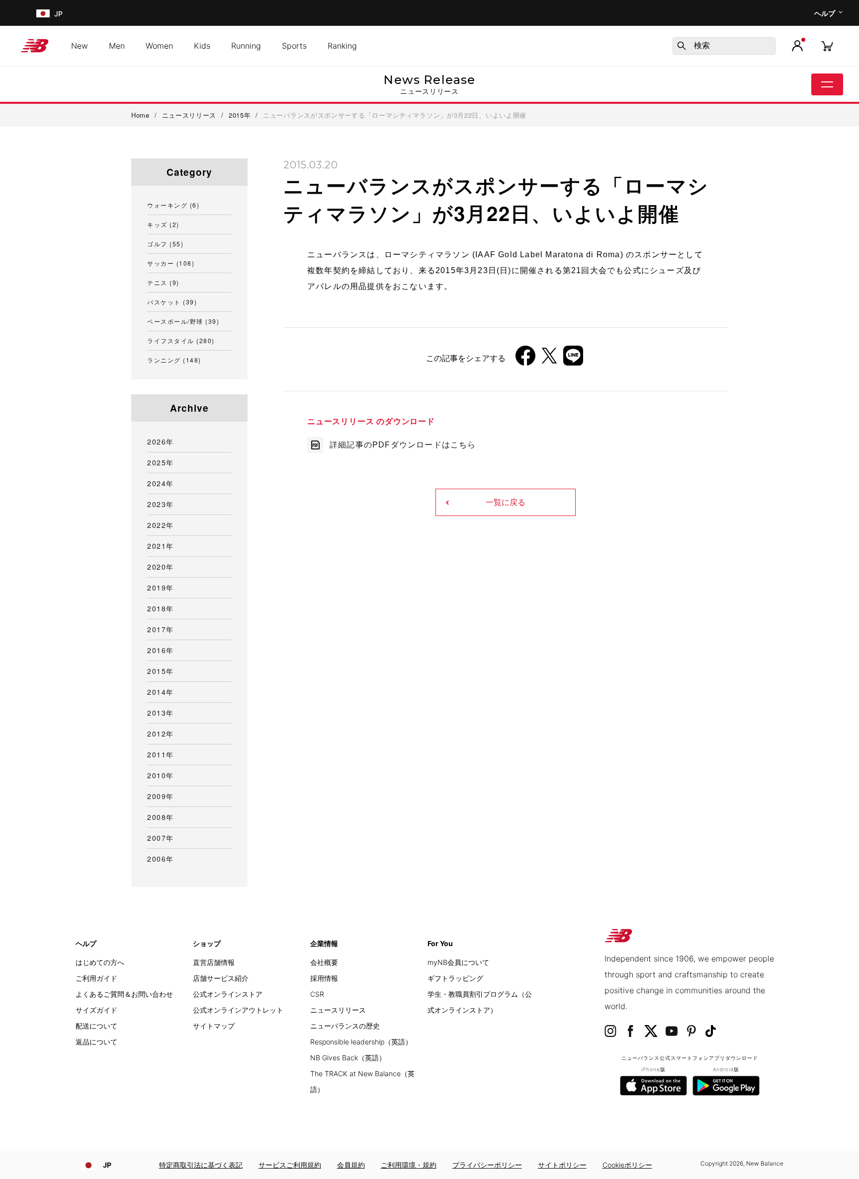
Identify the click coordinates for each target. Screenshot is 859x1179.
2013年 (160, 713)
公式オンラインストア (227, 994)
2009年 (160, 796)
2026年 (160, 441)
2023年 (160, 504)
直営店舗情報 (214, 962)
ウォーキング (173, 205)
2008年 (160, 817)
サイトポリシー (562, 1165)
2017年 (160, 629)
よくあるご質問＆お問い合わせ (124, 994)
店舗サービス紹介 (221, 978)
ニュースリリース (338, 1010)
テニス (163, 282)
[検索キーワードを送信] (681, 46)
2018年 (160, 608)
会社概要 (324, 962)
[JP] (42, 13)
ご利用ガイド (96, 978)
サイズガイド (96, 1010)
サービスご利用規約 (289, 1165)
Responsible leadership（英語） (361, 1041)
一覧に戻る (505, 502)
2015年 (160, 671)
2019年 (160, 587)
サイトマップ (214, 1026)
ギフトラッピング (455, 978)
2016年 (160, 650)
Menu (827, 84)
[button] (797, 46)
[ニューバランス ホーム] (38, 46)
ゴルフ (165, 243)
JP (107, 1165)
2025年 (160, 462)
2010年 (160, 775)
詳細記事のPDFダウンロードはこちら (403, 445)
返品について (96, 1041)
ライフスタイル (181, 340)
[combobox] (724, 46)
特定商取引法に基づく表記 (201, 1165)
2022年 (160, 525)
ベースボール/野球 (183, 321)
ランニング (174, 360)
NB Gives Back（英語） (348, 1057)
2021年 (160, 546)
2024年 (160, 483)
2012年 (160, 733)
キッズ (163, 224)
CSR (317, 994)
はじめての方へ (100, 962)
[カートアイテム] (827, 45)
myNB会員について (458, 962)
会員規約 (351, 1165)
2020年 (160, 567)
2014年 (160, 692)
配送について (96, 1026)
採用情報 (324, 978)
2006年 (160, 859)
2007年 (160, 838)
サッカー (170, 263)
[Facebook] (525, 359)
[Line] (573, 359)
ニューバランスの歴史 (345, 1026)
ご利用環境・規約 (408, 1165)
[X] (549, 359)
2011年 (160, 754)
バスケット (172, 301)
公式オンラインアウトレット (238, 1010)
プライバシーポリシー (487, 1165)
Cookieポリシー (627, 1165)
